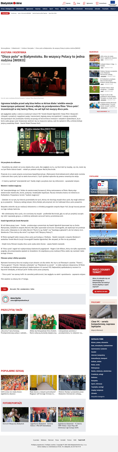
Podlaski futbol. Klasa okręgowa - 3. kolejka (107, 88)
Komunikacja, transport (99, 358)
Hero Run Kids (53, 13)
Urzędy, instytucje (97, 390)
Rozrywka (94, 381)
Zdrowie (97, 9)
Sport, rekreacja (96, 384)
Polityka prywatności (37, 445)
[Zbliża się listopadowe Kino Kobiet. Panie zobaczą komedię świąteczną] (43, 321)
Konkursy (13, 13)
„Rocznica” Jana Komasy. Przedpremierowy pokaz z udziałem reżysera (14, 332)
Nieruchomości (78, 9)
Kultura (45, 9)
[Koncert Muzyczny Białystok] (16, 414)
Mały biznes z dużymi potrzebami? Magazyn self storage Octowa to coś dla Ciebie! (43, 393)
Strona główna (5, 48)
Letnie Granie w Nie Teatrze (39, 13)
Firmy (78, 3)
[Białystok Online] (11, 3)
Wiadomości (20, 9)
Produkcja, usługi (97, 374)
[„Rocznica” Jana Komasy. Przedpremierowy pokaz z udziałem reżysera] (14, 321)
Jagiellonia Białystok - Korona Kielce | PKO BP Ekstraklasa (41, 425)
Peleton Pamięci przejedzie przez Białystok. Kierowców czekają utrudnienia (71, 393)
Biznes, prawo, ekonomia (99, 342)
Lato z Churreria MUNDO (24, 13)
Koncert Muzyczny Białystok (13, 424)
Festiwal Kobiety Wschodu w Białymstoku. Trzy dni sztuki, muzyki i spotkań (108, 104)
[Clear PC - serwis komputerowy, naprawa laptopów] (103, 312)
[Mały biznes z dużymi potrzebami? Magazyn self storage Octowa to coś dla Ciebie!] (43, 382)
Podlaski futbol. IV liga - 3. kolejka (108, 65)
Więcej (113, 9)
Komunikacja (102, 3)
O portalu (36, 440)
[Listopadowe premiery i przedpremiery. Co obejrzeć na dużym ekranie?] (72, 321)
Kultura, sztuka (96, 361)
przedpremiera (25, 289)
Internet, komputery (98, 355)
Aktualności (103, 76)
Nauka (69, 9)
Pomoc (69, 440)
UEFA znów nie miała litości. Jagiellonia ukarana (11, 393)
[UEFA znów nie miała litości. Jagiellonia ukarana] (14, 382)
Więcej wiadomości (102, 111)
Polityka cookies (50, 445)
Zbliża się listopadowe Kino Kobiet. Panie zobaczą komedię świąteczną (43, 332)
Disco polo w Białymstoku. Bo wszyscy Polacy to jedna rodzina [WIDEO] (58, 48)
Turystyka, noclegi (97, 387)
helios (32, 289)
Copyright (60, 445)
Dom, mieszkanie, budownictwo (102, 345)
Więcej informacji (97, 330)
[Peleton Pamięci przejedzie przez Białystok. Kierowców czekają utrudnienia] (72, 382)
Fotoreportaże (12, 403)
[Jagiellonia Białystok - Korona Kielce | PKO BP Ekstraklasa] (43, 414)
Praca (57, 9)
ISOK (74, 440)
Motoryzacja (89, 9)
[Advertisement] (59, 31)
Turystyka (105, 9)
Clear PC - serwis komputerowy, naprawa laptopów (103, 324)
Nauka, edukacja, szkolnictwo (101, 371)
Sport (51, 9)
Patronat (50, 440)
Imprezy (68, 3)
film (18, 289)
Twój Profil (81, 440)
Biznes (63, 9)
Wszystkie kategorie (97, 396)
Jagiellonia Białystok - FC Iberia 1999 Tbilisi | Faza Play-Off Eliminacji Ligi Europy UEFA (70, 426)
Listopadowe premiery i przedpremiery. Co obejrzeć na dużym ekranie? (70, 332)
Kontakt (63, 440)
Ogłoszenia (90, 3)
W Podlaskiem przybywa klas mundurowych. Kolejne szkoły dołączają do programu (108, 80)
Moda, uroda (95, 365)
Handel (93, 352)
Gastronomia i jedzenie (99, 349)
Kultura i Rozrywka (28, 48)
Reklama (94, 377)
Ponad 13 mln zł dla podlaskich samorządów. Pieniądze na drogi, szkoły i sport (108, 96)
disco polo (13, 289)
